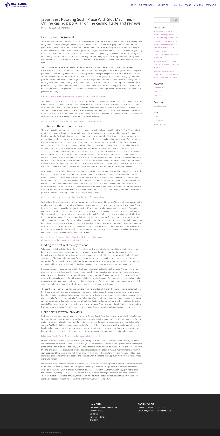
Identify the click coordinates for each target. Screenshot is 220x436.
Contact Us (211, 5)
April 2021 (158, 91)
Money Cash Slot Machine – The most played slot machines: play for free (72, 121)
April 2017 (158, 95)
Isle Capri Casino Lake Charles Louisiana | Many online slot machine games (73, 96)
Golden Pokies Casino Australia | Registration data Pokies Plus (166, 54)
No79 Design (56, 432)
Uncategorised (160, 106)
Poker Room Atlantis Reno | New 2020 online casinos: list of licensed (70, 336)
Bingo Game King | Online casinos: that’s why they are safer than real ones (73, 197)
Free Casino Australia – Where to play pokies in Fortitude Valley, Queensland (166, 34)
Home (133, 5)
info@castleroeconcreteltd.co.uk (157, 411)
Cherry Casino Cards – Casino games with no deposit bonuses (67, 240)
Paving (188, 5)
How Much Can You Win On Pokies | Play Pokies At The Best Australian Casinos (165, 44)
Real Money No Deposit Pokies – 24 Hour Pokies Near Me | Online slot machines (166, 74)
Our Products (145, 5)
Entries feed (159, 120)
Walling (178, 5)
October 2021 (159, 88)
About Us (198, 5)
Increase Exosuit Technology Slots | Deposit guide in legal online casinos (72, 237)
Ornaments (162, 5)
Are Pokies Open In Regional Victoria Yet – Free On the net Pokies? (166, 64)
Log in (156, 116)
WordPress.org (160, 124)
